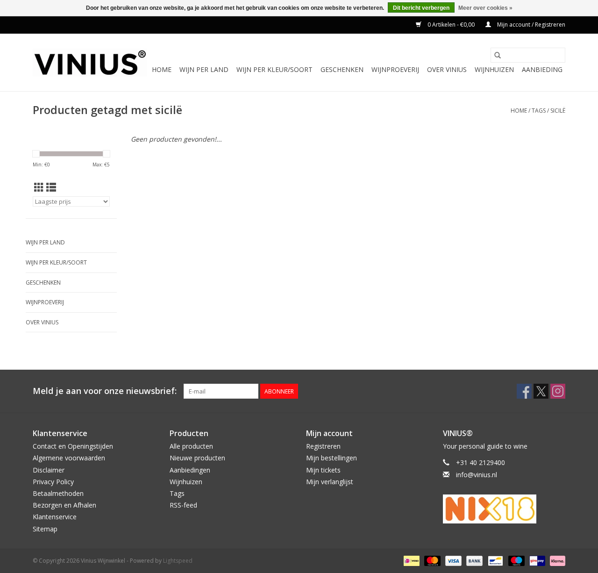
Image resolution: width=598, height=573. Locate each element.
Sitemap (45, 528)
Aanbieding (542, 69)
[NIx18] (504, 508)
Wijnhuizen (494, 69)
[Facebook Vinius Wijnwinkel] (524, 391)
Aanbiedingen (190, 470)
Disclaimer (48, 470)
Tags (539, 111)
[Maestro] (515, 560)
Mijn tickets (323, 470)
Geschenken (341, 69)
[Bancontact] (494, 560)
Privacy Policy (53, 481)
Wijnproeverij (395, 69)
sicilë (557, 111)
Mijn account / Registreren (530, 25)
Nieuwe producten (197, 457)
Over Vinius (447, 69)
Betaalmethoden (58, 493)
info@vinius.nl (476, 474)
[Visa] (452, 560)
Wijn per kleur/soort (274, 69)
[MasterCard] (431, 560)
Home (161, 69)
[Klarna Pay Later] (556, 560)
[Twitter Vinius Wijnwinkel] (541, 391)
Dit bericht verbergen (421, 8)
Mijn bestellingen (331, 457)
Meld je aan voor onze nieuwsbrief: (105, 391)
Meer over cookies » (485, 8)
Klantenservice (55, 516)
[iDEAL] (410, 560)
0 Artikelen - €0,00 (451, 25)
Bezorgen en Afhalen (64, 505)
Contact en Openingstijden (73, 446)
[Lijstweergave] (51, 187)
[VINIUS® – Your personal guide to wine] (90, 63)
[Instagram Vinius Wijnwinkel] (557, 391)
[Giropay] (536, 560)
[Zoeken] (498, 55)
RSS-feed (183, 505)
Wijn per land (203, 69)
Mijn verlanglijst (329, 481)
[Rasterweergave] (39, 187)
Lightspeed (177, 561)
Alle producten (191, 446)
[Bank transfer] (473, 560)
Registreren (323, 446)
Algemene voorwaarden (69, 457)
